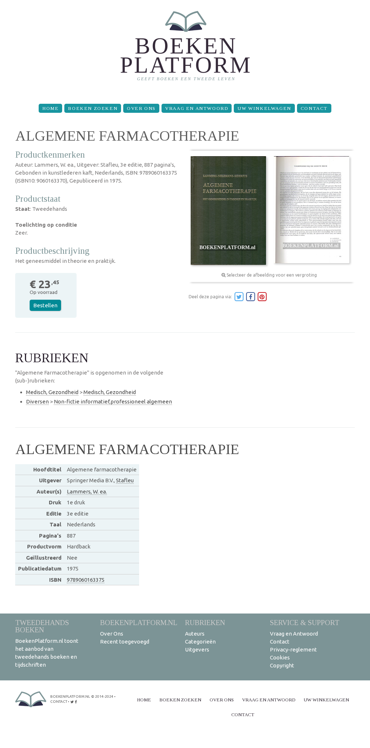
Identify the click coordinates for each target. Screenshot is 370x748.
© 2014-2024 (102, 696)
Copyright (282, 665)
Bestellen (45, 305)
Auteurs (195, 634)
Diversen (37, 401)
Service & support (304, 622)
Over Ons (141, 108)
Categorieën (200, 641)
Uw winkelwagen (264, 108)
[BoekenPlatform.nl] (185, 49)
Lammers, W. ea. (87, 491)
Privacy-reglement (293, 649)
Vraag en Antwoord (196, 108)
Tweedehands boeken (42, 626)
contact (58, 702)
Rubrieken (205, 622)
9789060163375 (85, 580)
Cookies (280, 657)
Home (50, 108)
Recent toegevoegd (124, 641)
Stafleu (125, 480)
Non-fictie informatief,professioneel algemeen (113, 401)
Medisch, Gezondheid (52, 392)
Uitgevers (197, 649)
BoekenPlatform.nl (138, 622)
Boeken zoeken (92, 108)
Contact (314, 108)
